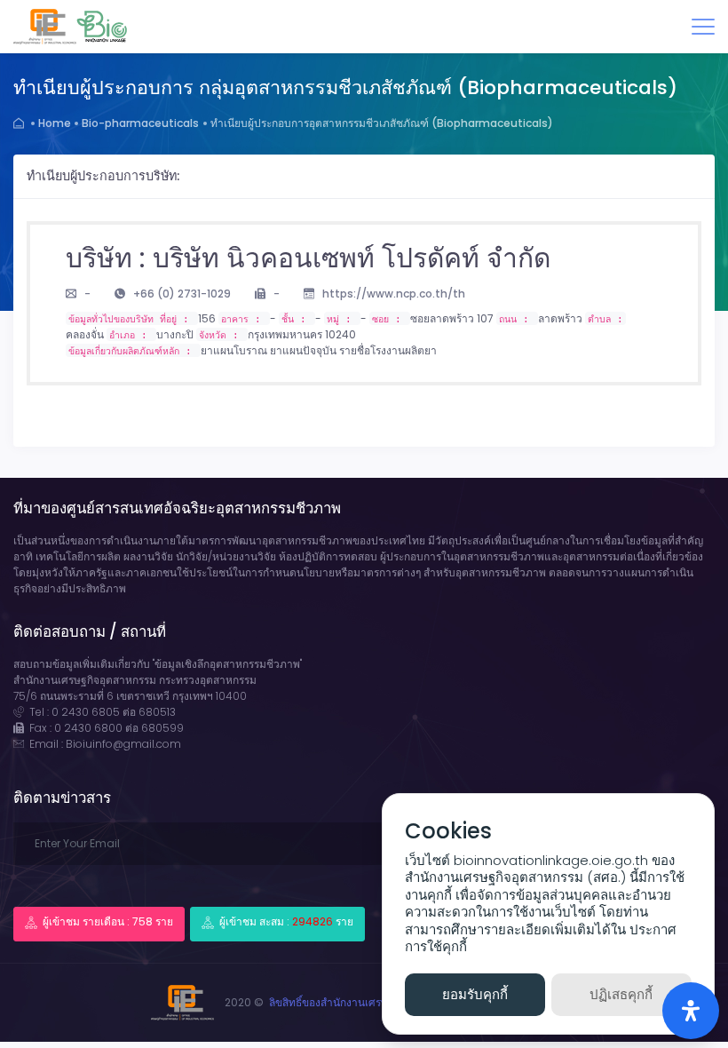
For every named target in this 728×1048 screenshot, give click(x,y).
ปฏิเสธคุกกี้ (621, 994)
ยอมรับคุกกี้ (475, 994)
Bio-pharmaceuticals (140, 123)
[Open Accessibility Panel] (690, 1010)
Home (54, 123)
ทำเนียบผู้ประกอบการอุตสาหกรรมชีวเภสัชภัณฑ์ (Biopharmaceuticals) (381, 123)
